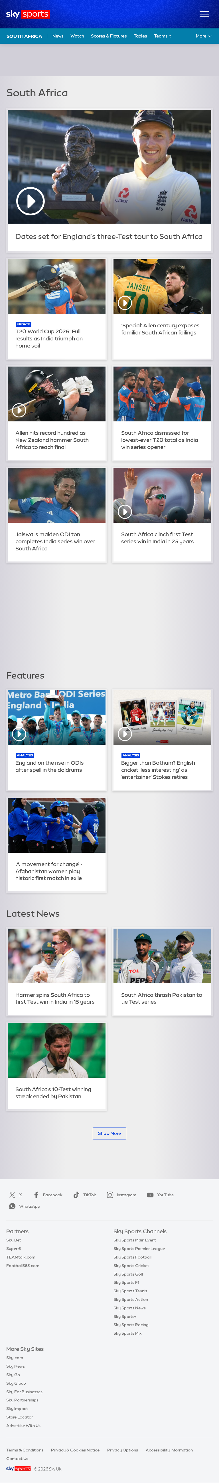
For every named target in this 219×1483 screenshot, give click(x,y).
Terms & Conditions (24, 1450)
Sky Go (13, 1375)
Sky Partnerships (22, 1400)
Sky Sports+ (124, 1316)
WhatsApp (29, 1206)
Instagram (126, 1195)
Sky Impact (17, 1409)
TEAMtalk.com (20, 1257)
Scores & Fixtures (109, 36)
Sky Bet (13, 1240)
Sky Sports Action (130, 1299)
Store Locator (19, 1417)
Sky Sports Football (132, 1257)
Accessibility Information (169, 1450)
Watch (77, 36)
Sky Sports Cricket (131, 1266)
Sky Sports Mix (127, 1333)
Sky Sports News (129, 1308)
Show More (109, 1133)
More (201, 36)
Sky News (15, 1366)
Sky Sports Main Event (134, 1240)
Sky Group (16, 1383)
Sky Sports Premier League (139, 1249)
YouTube (165, 1195)
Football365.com (22, 1266)
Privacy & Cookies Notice (75, 1450)
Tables (140, 36)
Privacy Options (122, 1450)
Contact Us (17, 1459)
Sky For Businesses (24, 1392)
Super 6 (13, 1249)
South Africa (24, 36)
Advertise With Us (23, 1426)
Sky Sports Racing (131, 1325)
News (58, 36)
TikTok (89, 1195)
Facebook (52, 1195)
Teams (161, 36)
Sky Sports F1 (126, 1282)
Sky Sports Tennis (130, 1291)
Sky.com (14, 1358)
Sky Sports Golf (128, 1274)
